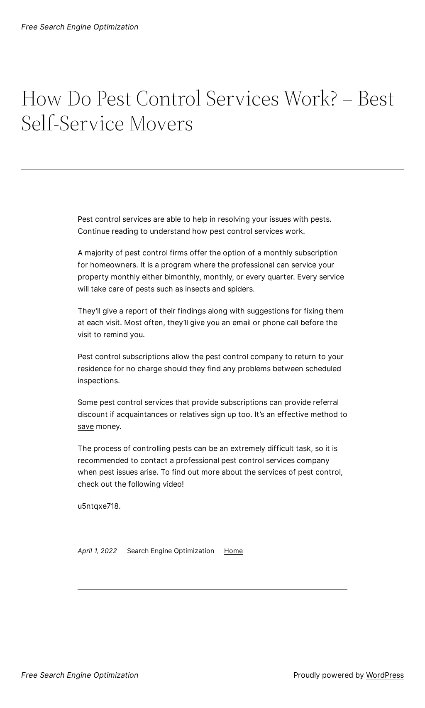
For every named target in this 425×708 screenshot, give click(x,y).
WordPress (385, 675)
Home (233, 550)
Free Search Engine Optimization (80, 26)
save (86, 426)
